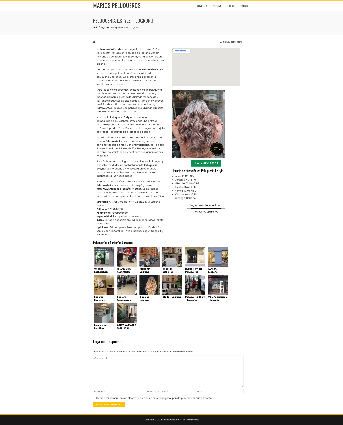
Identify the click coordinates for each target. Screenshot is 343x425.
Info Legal (231, 5)
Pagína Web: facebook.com (206, 205)
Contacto (244, 5)
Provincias (217, 5)
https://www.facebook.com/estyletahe (118, 189)
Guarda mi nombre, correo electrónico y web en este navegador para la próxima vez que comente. (154, 398)
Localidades (202, 5)
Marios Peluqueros (117, 5)
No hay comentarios (233, 41)
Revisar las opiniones (206, 211)
